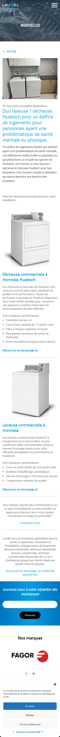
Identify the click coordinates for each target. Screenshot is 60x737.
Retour (11, 51)
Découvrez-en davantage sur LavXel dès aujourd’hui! (30, 572)
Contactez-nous (30, 523)
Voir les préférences (30, 724)
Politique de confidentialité (28, 731)
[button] (55, 684)
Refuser (30, 715)
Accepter (30, 706)
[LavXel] (10, 4)
